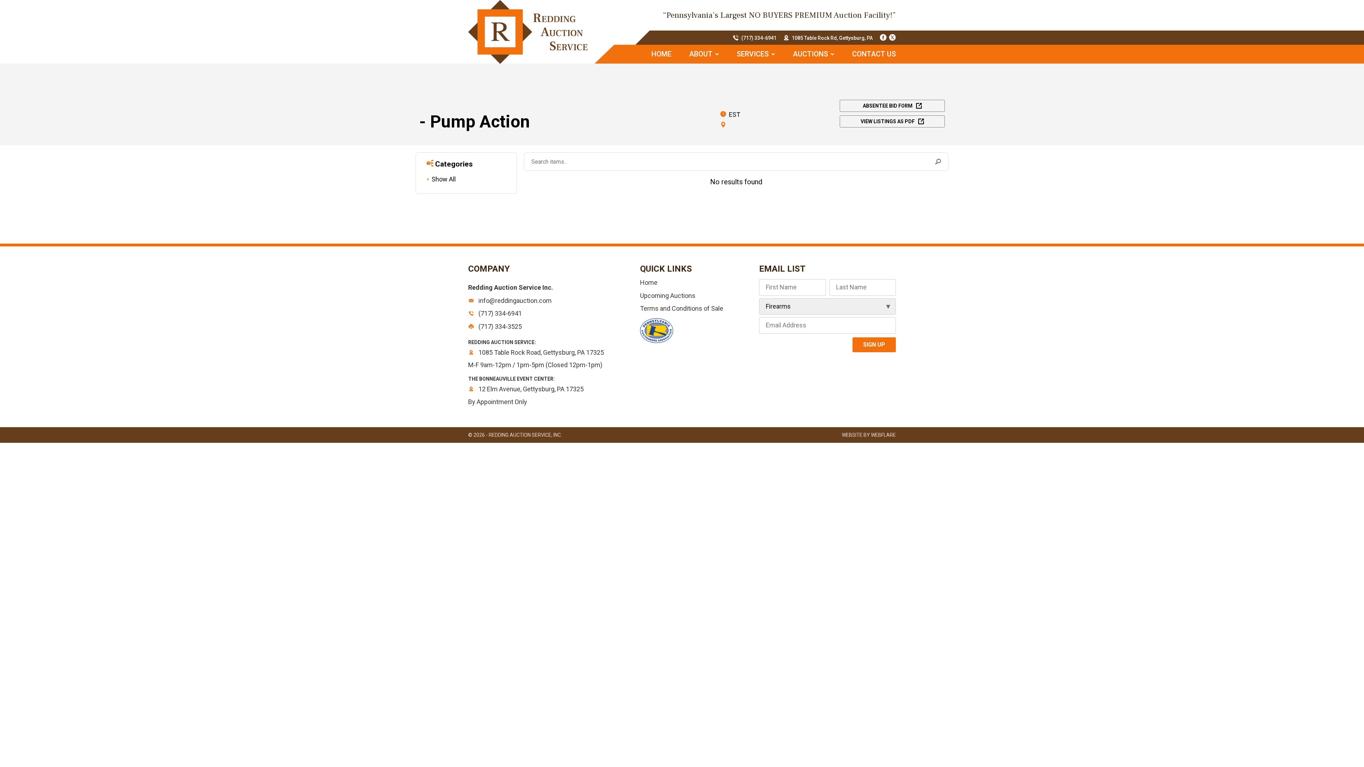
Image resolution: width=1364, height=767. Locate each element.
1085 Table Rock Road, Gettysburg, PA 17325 (540, 352)
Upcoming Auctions (667, 295)
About (701, 54)
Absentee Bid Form (888, 106)
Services (753, 54)
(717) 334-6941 (758, 38)
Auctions (811, 54)
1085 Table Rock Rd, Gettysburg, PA (832, 38)
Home (661, 54)
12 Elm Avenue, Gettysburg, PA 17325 (530, 389)
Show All (444, 179)
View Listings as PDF (888, 121)
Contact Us (874, 54)
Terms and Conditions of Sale (681, 308)
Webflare (883, 435)
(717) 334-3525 (499, 326)
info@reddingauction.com (514, 300)
